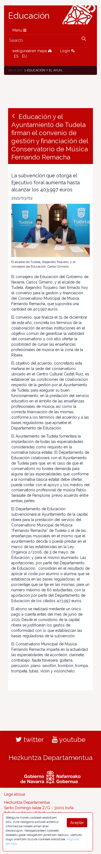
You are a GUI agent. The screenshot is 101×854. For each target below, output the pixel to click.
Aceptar (77, 822)
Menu (17, 30)
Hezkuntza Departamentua (51, 757)
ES (16, 56)
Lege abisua (14, 794)
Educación (29, 15)
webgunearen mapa (30, 51)
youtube (71, 739)
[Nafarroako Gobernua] (50, 776)
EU (24, 56)
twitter (33, 739)
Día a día (15, 70)
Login (65, 51)
